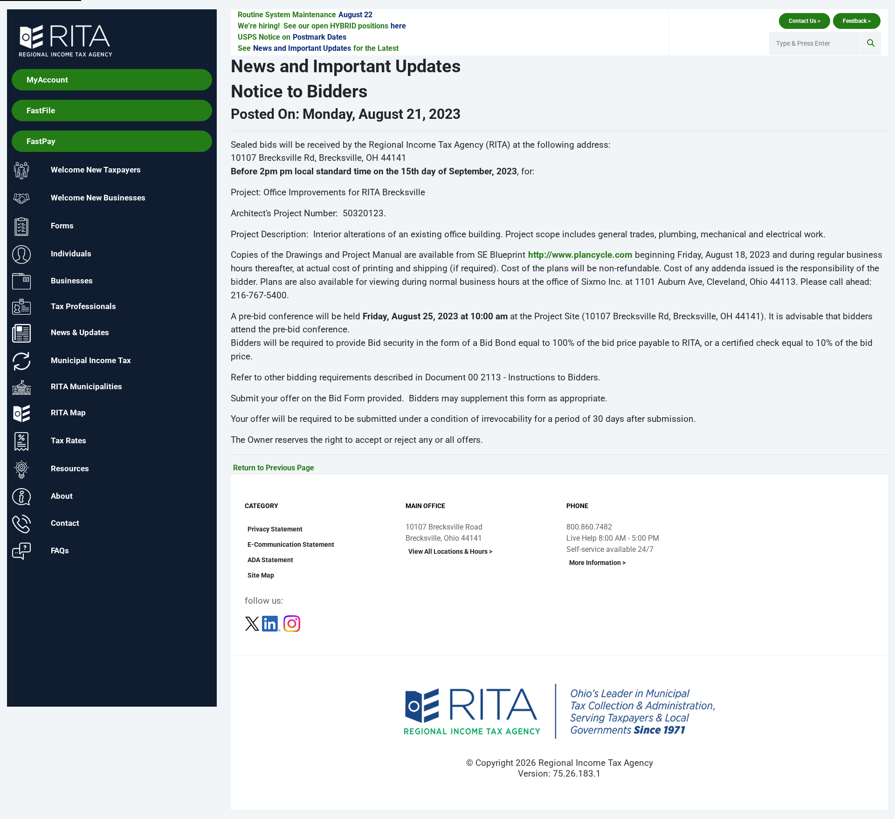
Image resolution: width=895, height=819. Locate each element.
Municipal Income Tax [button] (91, 360)
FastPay (41, 141)
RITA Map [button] (68, 413)
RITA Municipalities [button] (86, 387)
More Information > (597, 562)
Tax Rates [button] (68, 441)
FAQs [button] (60, 550)
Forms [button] (62, 226)
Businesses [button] (72, 280)
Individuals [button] (71, 254)
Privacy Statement (275, 529)
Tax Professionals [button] (83, 305)
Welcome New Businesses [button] (98, 198)
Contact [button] (65, 523)
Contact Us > (804, 21)
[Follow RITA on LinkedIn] (272, 623)
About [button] (62, 496)
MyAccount (47, 79)
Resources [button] (70, 469)
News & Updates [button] (80, 332)
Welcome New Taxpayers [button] (96, 170)
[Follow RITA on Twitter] (253, 623)
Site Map (261, 575)
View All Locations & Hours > (450, 551)
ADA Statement (270, 560)
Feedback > (857, 21)
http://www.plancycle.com (580, 254)
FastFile (41, 110)
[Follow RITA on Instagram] (292, 623)
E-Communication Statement (291, 544)
